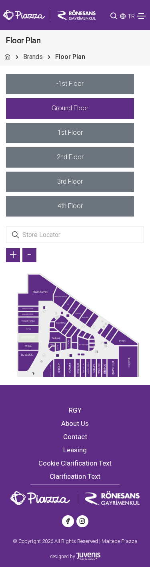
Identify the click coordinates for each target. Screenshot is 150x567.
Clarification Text (75, 476)
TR (131, 16)
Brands (33, 57)
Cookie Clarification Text (75, 463)
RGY (75, 410)
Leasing (75, 450)
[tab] (70, 84)
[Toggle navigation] (141, 16)
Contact (75, 437)
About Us (75, 423)
